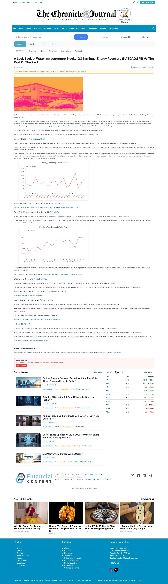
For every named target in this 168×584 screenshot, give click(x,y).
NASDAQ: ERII (18, 117)
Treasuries (79, 51)
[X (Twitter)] (132, 478)
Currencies (53, 51)
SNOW (89, 446)
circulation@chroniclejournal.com (128, 558)
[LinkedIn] (144, 478)
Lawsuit (63, 462)
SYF (89, 462)
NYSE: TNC (41, 279)
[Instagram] (150, 478)
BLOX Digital (138, 580)
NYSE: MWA (53, 212)
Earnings (76, 446)
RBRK (87, 408)
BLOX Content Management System (118, 580)
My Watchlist (126, 37)
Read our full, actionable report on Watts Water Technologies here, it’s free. (37, 319)
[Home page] (84, 15)
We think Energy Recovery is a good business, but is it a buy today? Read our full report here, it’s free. (46, 207)
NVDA (108, 405)
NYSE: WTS (46, 300)
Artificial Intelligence (66, 408)
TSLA (108, 412)
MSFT (82, 408)
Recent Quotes (105, 37)
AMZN (108, 380)
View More (98, 372)
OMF (85, 462)
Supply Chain (64, 389)
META (108, 398)
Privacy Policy (91, 479)
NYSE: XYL (26, 324)
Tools (54, 44)
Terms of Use (76, 580)
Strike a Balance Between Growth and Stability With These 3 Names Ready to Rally (70, 379)
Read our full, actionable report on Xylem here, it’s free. (31, 341)
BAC (107, 390)
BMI (83, 389)
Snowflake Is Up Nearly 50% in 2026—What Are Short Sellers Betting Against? (71, 436)
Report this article (21, 365)
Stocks (32, 44)
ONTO (88, 389)
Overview (32, 51)
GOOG (108, 394)
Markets (20, 44)
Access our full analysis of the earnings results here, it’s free (63, 274)
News (42, 51)
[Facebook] (138, 478)
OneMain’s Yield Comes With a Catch (63, 454)
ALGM (78, 389)
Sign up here (117, 352)
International (66, 51)
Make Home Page (148, 2)
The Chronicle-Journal (33, 580)
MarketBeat (49, 389)
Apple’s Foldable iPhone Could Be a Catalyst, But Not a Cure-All (71, 417)
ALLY (75, 462)
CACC (80, 462)
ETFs (43, 44)
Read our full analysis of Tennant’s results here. (29, 295)
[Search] (153, 28)
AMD (108, 387)
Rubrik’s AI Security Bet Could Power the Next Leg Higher (69, 398)
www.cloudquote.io (97, 474)
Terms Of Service (106, 479)
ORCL (108, 408)
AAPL (82, 427)
